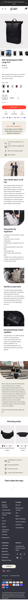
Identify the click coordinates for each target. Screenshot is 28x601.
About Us (18, 505)
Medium (12, 98)
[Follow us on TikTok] (21, 558)
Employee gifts (5, 537)
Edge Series (5, 551)
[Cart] (25, 9)
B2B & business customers (19, 509)
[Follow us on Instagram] (21, 554)
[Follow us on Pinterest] (24, 554)
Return (3, 523)
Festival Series (5, 554)
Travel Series (5, 545)
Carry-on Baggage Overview (6, 514)
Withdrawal (9, 566)
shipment (4, 526)
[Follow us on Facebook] (17, 554)
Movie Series (5, 557)
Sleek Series (5, 548)
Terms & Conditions (21, 522)
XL (18, 98)
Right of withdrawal (20, 519)
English (8, 570)
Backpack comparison (5, 506)
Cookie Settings (20, 527)
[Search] (5, 9)
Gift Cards (4, 534)
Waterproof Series (6, 560)
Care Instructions (6, 510)
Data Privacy (19, 524)
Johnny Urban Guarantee (5, 530)
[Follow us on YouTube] (17, 558)
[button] (2, 53)
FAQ (3, 518)
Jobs (17, 513)
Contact (4, 521)
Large (4, 98)
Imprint (17, 516)
